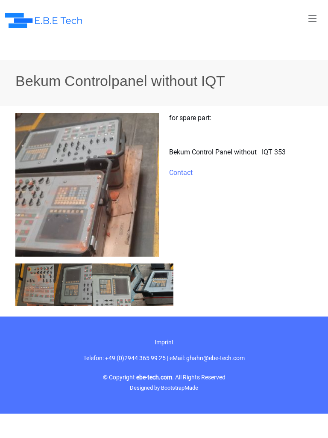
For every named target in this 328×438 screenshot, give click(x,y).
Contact (181, 173)
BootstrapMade (179, 388)
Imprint (164, 342)
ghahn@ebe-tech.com (215, 358)
